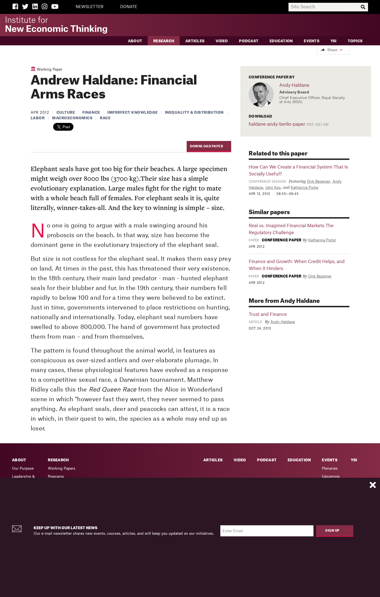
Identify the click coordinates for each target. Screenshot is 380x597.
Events (311, 41)
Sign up (332, 530)
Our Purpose (23, 468)
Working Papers (61, 468)
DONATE (128, 7)
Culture (65, 112)
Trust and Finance (268, 314)
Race (105, 118)
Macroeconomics (72, 118)
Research (163, 41)
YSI (333, 41)
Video (222, 41)
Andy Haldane (294, 85)
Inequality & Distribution (194, 112)
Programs (56, 476)
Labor (38, 118)
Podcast (248, 41)
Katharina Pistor (305, 187)
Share (332, 50)
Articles (194, 41)
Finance (91, 112)
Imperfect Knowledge (132, 112)
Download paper (206, 146)
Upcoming (331, 476)
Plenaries (330, 468)
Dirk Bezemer (318, 181)
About (135, 41)
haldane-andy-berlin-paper (277, 124)
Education (281, 41)
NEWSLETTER (89, 7)
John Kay (273, 187)
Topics (355, 41)
